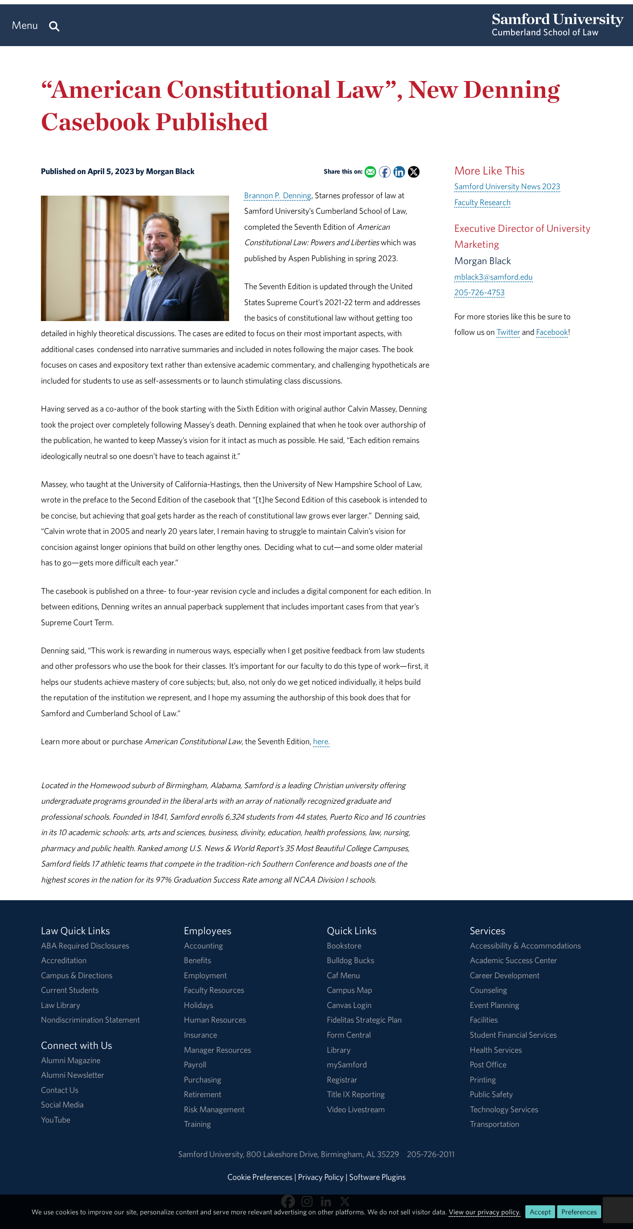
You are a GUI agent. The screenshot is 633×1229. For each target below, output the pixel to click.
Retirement (202, 1094)
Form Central (349, 1034)
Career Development (505, 975)
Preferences (579, 1211)
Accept (540, 1211)
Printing (483, 1079)
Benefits (197, 960)
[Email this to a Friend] (370, 172)
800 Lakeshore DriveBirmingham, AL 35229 (322, 1154)
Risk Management (214, 1109)
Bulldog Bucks (350, 960)
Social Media (62, 1104)
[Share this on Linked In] (399, 172)
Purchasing (202, 1079)
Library (339, 1050)
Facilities (484, 1019)
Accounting (203, 945)
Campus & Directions (76, 975)
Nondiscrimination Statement (90, 1019)
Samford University (212, 1154)
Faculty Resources (214, 990)
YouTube (55, 1119)
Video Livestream (356, 1109)
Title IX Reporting (356, 1094)
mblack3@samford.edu (493, 276)
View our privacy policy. (485, 1211)
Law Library (60, 1005)
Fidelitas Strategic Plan (364, 1019)
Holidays (198, 1005)
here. (321, 741)
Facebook (552, 332)
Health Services (496, 1050)
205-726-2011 (431, 1154)
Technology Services (504, 1109)
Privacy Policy (321, 1177)
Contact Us (59, 1090)
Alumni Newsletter (72, 1075)
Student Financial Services (513, 1034)
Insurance (200, 1034)
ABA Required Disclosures (85, 945)
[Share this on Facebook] (385, 172)
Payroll (195, 1064)
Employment (205, 975)
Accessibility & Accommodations (525, 945)
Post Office (488, 1064)
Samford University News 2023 (507, 186)
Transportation (494, 1124)
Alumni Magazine (70, 1060)
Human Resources (215, 1019)
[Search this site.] (54, 25)
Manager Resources (217, 1050)
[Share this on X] (413, 172)
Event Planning (494, 1005)
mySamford (347, 1064)
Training (197, 1124)
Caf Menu (343, 975)
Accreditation (64, 960)
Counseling (488, 990)
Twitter (508, 332)
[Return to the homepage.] (558, 33)
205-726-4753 (479, 292)
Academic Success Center (513, 960)
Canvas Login (349, 1005)
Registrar (342, 1079)
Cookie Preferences (259, 1177)
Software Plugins (377, 1177)
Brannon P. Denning (277, 195)
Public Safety (491, 1094)
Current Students (70, 990)
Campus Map (349, 990)
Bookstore (344, 945)
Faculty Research (482, 202)
